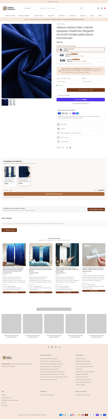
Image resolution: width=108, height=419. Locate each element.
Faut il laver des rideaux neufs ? (48, 379)
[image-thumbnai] (5, 102)
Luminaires (72, 15)
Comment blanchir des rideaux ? (49, 358)
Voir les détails (14, 292)
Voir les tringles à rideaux (96, 209)
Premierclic (44, 415)
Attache (84, 78)
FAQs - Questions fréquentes (83, 382)
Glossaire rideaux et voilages (83, 379)
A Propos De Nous (81, 358)
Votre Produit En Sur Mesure (83, 364)
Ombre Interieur (27, 415)
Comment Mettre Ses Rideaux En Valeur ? (51, 364)
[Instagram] (55, 347)
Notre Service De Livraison (83, 395)
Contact (100, 15)
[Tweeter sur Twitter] (66, 147)
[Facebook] (49, 347)
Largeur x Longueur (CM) (63, 78)
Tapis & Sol (83, 15)
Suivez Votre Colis (6, 397)
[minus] (58, 90)
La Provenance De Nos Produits (84, 366)
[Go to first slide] (103, 1)
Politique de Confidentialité (83, 361)
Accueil (26, 19)
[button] (86, 90)
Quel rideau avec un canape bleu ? (49, 369)
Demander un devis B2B (8, 366)
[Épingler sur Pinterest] (70, 147)
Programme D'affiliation (82, 374)
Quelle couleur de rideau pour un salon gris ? (52, 371)
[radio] (81, 49)
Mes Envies (5, 405)
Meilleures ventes (10, 15)
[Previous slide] (2, 1)
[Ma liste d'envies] (105, 8)
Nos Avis (4, 403)
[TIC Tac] (59, 347)
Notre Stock (79, 369)
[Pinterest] (52, 347)
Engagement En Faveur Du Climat (85, 371)
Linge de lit (51, 15)
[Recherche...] (81, 8)
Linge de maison (38, 15)
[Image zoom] (26, 61)
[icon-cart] (101, 8)
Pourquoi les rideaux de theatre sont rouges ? (52, 374)
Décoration (62, 15)
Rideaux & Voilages (24, 15)
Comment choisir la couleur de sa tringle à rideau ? (54, 377)
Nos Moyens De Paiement (47, 395)
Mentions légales (80, 385)
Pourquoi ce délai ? (84, 72)
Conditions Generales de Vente (10, 400)
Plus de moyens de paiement (81, 103)
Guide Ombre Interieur (82, 377)
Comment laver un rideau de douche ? (50, 361)
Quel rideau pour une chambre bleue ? (50, 366)
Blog (92, 15)
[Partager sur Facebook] (63, 147)
